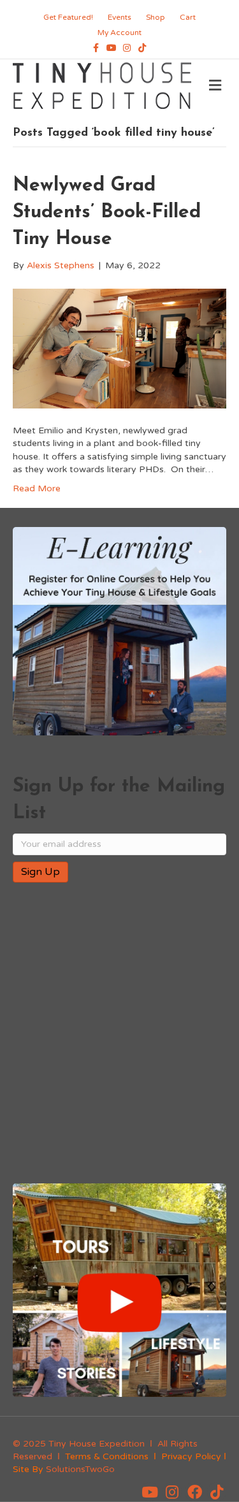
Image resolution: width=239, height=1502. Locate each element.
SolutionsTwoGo (80, 1469)
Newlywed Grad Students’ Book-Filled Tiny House (107, 212)
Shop (155, 17)
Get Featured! (68, 17)
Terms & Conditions (106, 1456)
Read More (37, 488)
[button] (149, 1491)
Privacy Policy (191, 1456)
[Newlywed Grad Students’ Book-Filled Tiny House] (119, 347)
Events (119, 17)
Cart (188, 17)
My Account (119, 32)
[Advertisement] (119, 1033)
